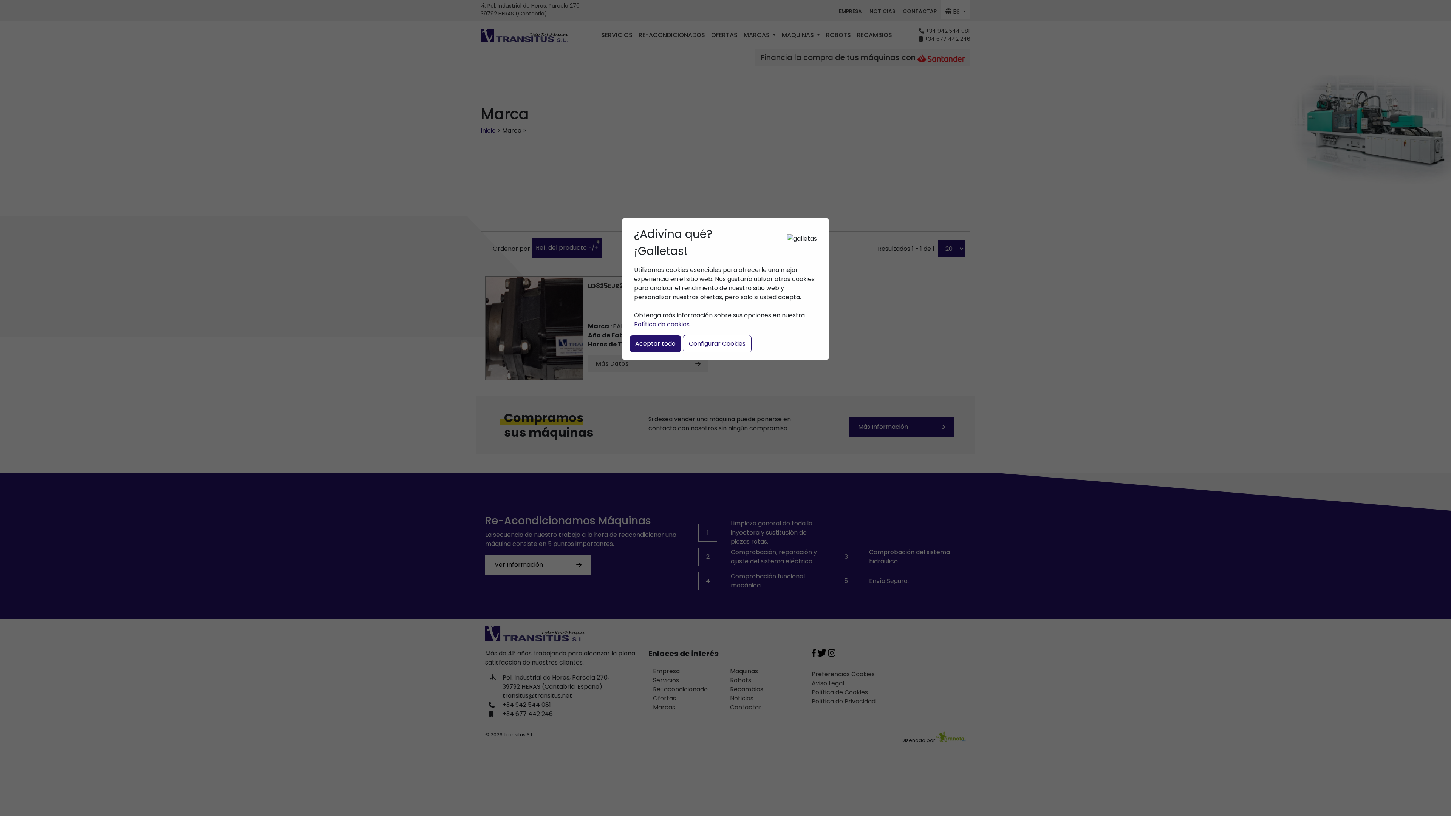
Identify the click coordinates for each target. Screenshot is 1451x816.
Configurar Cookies (717, 343)
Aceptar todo (655, 343)
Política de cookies (662, 324)
